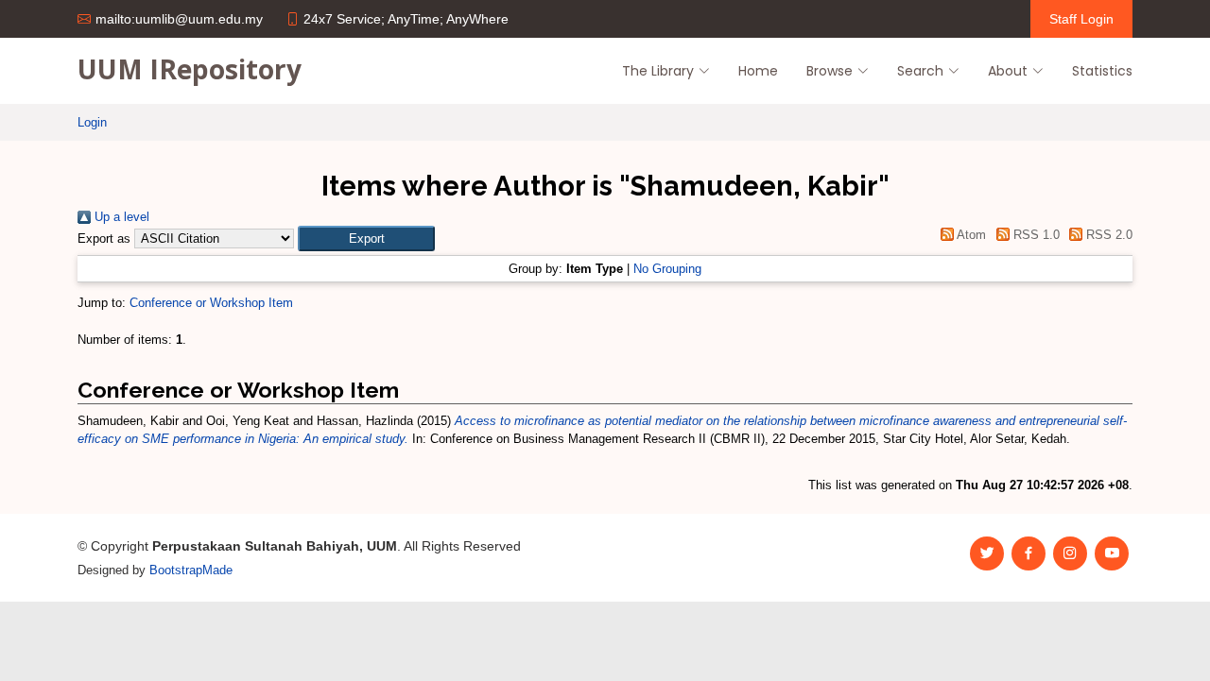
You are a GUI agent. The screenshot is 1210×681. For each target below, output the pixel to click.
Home (758, 70)
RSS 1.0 (1034, 235)
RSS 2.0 (1107, 235)
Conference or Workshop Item (211, 303)
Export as (104, 238)
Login (92, 122)
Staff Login (1081, 18)
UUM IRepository (190, 69)
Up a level (120, 217)
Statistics (1102, 70)
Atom (970, 235)
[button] (366, 238)
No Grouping (667, 269)
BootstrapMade (191, 570)
